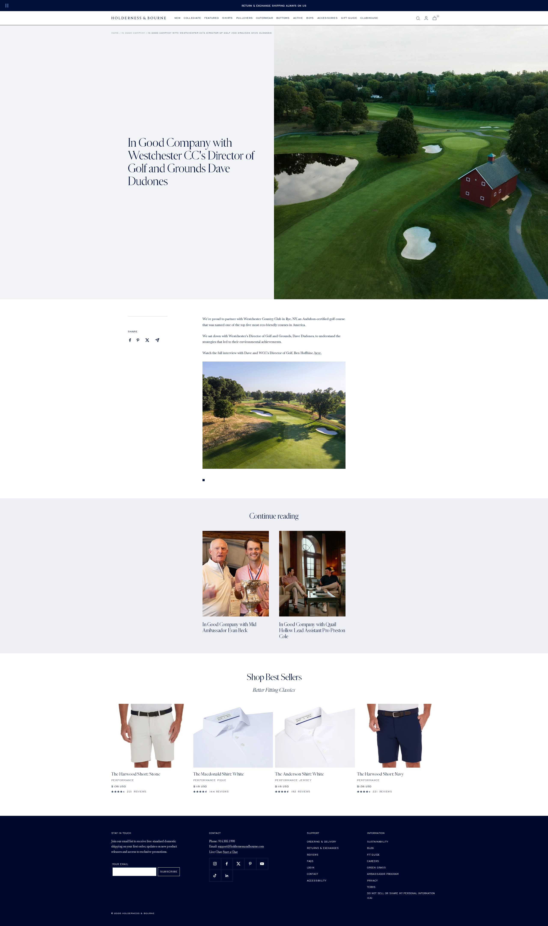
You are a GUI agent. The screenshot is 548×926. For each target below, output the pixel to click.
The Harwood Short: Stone (135, 774)
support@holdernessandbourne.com (241, 846)
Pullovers (244, 17)
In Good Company (133, 32)
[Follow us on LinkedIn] (227, 875)
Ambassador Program (383, 873)
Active (298, 17)
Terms (371, 887)
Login (310, 867)
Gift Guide (349, 17)
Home (115, 32)
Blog (370, 848)
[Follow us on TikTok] (215, 875)
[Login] (426, 18)
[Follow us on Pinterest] (250, 864)
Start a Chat (230, 852)
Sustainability (377, 841)
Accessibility (316, 880)
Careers (373, 861)
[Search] (418, 18)
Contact (312, 873)
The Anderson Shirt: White (299, 774)
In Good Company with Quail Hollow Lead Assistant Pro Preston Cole (312, 630)
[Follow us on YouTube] (262, 864)
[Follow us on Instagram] (215, 864)
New (177, 17)
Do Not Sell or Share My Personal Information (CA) (401, 895)
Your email (120, 864)
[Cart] (434, 18)
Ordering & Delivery (321, 841)
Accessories (327, 17)
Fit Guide (373, 854)
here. (318, 353)
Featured (211, 17)
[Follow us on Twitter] (238, 864)
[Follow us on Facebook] (227, 864)
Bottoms (283, 17)
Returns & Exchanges (323, 848)
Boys (310, 17)
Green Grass (376, 867)
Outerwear (264, 17)
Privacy (372, 880)
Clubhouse (369, 17)
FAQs (310, 861)
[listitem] (130, 340)
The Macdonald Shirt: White (218, 774)
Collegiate (192, 17)
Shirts (227, 17)
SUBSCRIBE (168, 871)
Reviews (313, 854)
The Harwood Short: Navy (380, 774)
